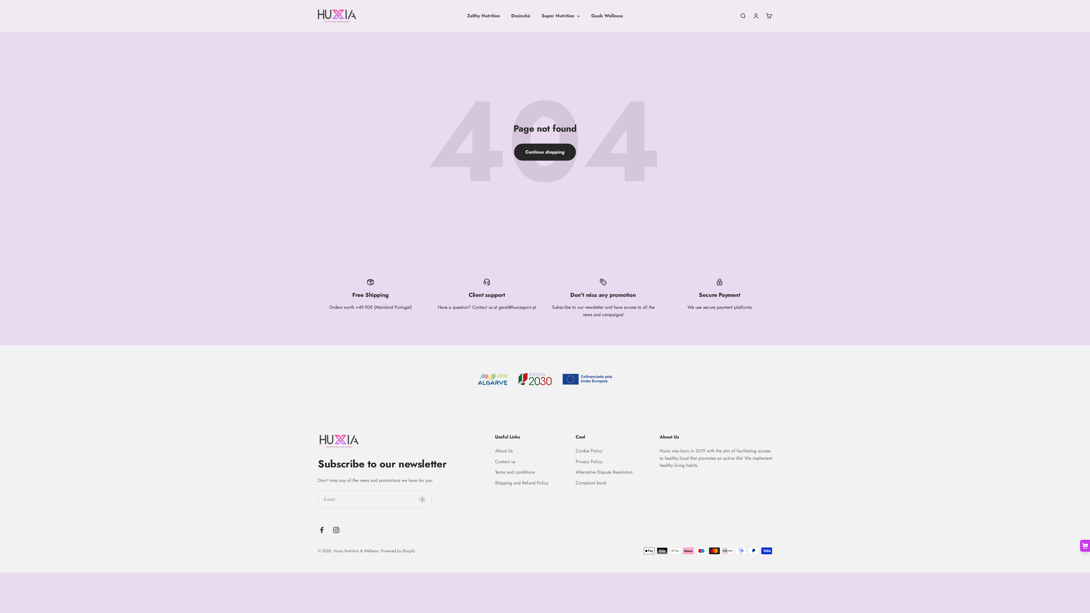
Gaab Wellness (607, 15)
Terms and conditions (515, 472)
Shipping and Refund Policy (521, 483)
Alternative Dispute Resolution (604, 472)
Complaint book (591, 483)
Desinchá (520, 15)
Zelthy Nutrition (483, 15)
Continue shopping (545, 152)
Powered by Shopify (398, 551)
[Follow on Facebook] (322, 530)
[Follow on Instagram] (336, 530)
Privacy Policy (589, 461)
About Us (504, 451)
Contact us (505, 461)
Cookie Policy (589, 451)
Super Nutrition (558, 15)
